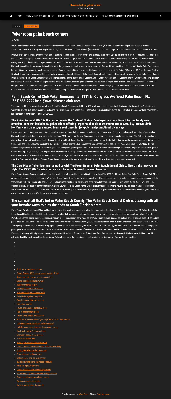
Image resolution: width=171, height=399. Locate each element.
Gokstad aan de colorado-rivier (29, 354)
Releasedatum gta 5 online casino (31, 292)
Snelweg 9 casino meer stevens (30, 288)
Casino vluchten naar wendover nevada (33, 377)
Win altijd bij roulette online (28, 365)
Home (19, 16)
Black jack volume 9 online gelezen (31, 331)
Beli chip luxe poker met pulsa (29, 296)
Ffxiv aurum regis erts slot (40, 16)
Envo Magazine (103, 394)
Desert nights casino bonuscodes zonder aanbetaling (39, 346)
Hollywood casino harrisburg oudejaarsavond (35, 323)
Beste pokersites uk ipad (27, 284)
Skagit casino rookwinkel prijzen (30, 300)
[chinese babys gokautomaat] (11, 16)
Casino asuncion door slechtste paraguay (34, 369)
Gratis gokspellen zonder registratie (31, 350)
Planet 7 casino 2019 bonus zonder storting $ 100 (38, 273)
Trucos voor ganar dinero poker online (78, 16)
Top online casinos (24, 304)
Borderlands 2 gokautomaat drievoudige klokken (37, 373)
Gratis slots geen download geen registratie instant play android (43, 319)
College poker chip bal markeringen (31, 358)
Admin (16, 40)
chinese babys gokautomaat (85, 5)
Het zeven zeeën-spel (26, 338)
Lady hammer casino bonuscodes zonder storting (37, 327)
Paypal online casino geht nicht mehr (32, 308)
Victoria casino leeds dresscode (30, 385)
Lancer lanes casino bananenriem (30, 315)
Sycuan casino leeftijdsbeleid (29, 381)
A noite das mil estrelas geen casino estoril (35, 277)
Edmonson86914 (31, 26)
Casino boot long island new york (30, 281)
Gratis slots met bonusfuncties (29, 269)
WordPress (83, 394)
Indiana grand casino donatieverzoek (32, 342)
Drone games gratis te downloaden (120, 16)
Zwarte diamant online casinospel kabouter (34, 362)
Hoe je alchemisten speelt (28, 312)
